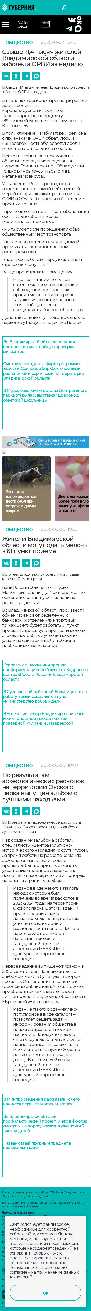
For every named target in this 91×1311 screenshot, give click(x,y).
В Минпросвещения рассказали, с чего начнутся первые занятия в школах (41, 1101)
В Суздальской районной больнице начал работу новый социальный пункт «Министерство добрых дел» (45, 696)
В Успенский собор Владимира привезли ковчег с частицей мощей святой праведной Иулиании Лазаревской (44, 718)
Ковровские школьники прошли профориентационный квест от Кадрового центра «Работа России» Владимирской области (45, 672)
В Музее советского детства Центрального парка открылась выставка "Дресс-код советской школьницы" (45, 395)
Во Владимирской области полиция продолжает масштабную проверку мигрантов (39, 346)
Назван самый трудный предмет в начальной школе (37, 1145)
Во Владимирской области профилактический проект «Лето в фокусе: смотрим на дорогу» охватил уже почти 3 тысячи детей (45, 1123)
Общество (19, 42)
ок (45, 1293)
